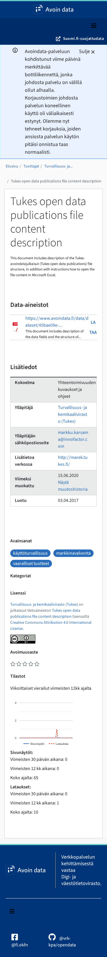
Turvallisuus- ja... (58, 166)
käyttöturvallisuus (30, 553)
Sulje (84, 51)
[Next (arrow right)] (97, 478)
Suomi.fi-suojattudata (83, 39)
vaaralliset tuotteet (31, 563)
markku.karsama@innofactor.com (73, 439)
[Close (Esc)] (100, 6)
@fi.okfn (19, 945)
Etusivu (12, 166)
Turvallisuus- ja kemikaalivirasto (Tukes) (72, 414)
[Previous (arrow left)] (10, 478)
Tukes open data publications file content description (56, 181)
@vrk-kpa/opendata (62, 941)
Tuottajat (31, 166)
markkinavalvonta (73, 553)
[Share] (88, 6)
